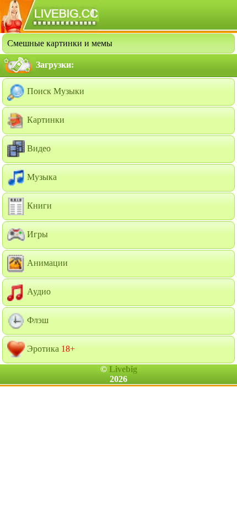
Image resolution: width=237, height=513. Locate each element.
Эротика (50, 348)
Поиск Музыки (54, 91)
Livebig (123, 369)
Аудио (38, 291)
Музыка (41, 177)
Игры (36, 234)
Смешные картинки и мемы (59, 43)
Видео (38, 148)
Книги (38, 205)
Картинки (44, 119)
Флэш (37, 320)
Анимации (46, 263)
